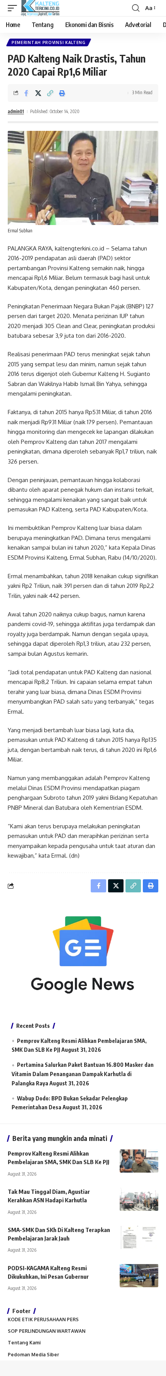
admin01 (16, 111)
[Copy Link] (50, 93)
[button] (14, 8)
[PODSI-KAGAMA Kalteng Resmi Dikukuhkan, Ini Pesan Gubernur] (139, 1275)
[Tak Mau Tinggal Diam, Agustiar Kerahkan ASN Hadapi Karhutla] (139, 1199)
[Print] (62, 93)
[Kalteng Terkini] (40, 8)
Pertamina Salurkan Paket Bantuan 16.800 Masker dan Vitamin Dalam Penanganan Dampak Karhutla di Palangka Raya (83, 1074)
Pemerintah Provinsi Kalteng (49, 42)
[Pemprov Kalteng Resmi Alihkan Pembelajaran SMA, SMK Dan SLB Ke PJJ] (139, 1161)
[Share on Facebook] (26, 93)
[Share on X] (38, 93)
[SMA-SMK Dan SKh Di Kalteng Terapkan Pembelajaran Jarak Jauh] (139, 1237)
